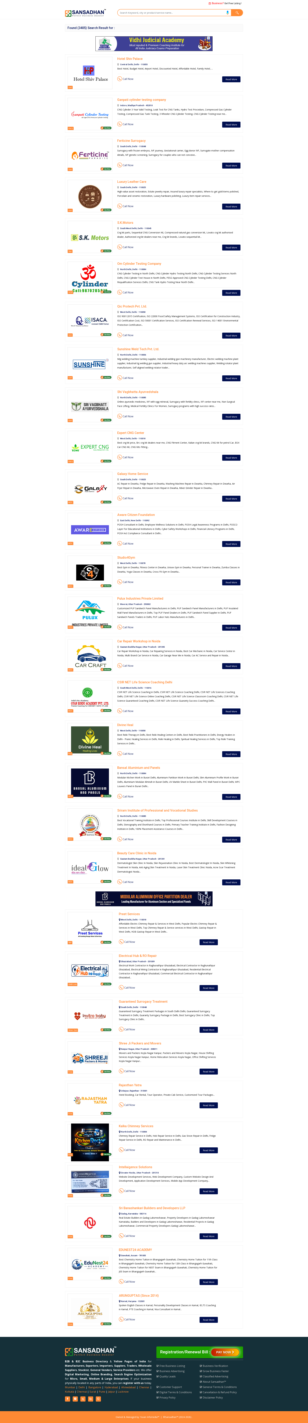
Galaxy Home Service (132, 474)
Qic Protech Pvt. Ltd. (132, 306)
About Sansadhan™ (214, 1381)
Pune (102, 1391)
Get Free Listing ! (226, 3)
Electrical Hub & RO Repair (138, 956)
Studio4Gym (126, 557)
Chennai (144, 1387)
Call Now (127, 79)
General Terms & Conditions (219, 1387)
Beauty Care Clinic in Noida (136, 853)
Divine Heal (125, 725)
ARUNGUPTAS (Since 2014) (139, 1296)
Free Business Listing (172, 1366)
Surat (93, 1391)
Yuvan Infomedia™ (149, 1417)
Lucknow (123, 1391)
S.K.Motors (125, 223)
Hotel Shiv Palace (130, 59)
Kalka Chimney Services (136, 1126)
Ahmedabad (128, 1387)
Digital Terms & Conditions (175, 1392)
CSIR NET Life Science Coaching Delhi (144, 682)
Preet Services (129, 914)
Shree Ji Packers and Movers (140, 1043)
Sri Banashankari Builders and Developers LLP (152, 1208)
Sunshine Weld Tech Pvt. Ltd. (138, 349)
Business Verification (215, 1366)
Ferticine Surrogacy (131, 141)
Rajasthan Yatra (130, 1085)
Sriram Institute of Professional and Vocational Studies (157, 810)
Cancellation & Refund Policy (219, 1392)
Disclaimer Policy (212, 1397)
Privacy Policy (167, 1397)
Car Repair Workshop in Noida (138, 641)
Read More (231, 79)
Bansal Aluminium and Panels (138, 768)
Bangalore (94, 1387)
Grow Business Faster (215, 1371)
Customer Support (170, 1387)
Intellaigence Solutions (135, 1167)
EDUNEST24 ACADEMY (135, 1250)
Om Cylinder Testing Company (139, 264)
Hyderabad (111, 1387)
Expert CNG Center (130, 433)
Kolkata (69, 1391)
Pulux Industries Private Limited (140, 598)
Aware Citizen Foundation (136, 515)
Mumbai (70, 1387)
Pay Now (224, 1352)
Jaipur (111, 1391)
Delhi (81, 1387)
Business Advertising (172, 1371)
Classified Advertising (215, 1376)
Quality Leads (167, 1376)
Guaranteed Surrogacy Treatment (143, 1001)
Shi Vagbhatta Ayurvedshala (137, 392)
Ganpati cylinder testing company (141, 100)
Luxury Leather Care (131, 182)
